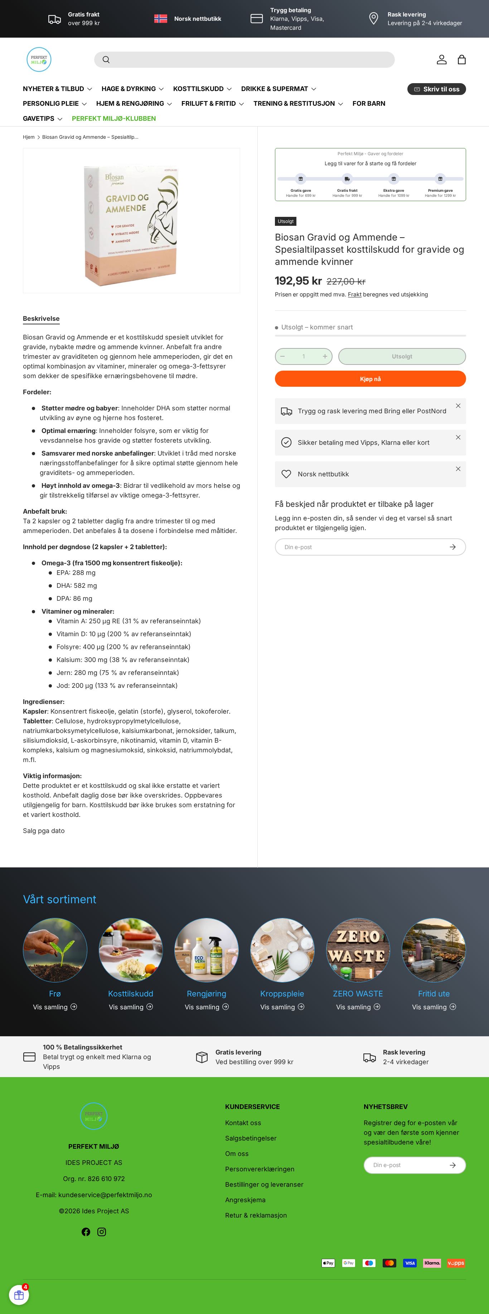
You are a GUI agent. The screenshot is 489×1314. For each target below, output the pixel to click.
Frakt (355, 294)
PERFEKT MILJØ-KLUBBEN (114, 118)
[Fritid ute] (434, 950)
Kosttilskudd (130, 993)
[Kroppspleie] (282, 950)
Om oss (237, 1153)
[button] (462, 59)
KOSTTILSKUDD (198, 88)
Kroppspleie (282, 993)
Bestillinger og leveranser (264, 1184)
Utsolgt (402, 356)
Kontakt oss (243, 1123)
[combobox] (244, 60)
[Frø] (55, 950)
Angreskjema (245, 1200)
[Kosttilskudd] (131, 950)
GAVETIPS (38, 118)
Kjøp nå (370, 378)
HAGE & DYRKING (129, 88)
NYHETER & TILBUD (53, 88)
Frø (55, 993)
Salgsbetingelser (251, 1138)
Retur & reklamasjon (256, 1215)
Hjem (29, 137)
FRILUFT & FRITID (208, 103)
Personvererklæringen (260, 1169)
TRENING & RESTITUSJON (294, 103)
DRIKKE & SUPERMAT (274, 88)
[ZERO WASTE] (358, 950)
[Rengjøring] (206, 950)
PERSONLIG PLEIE (51, 103)
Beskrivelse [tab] (41, 318)
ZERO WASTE (358, 993)
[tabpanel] (131, 583)
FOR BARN (369, 103)
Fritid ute (434, 993)
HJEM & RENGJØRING (130, 103)
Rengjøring (206, 993)
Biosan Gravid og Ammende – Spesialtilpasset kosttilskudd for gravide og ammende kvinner (90, 137)
